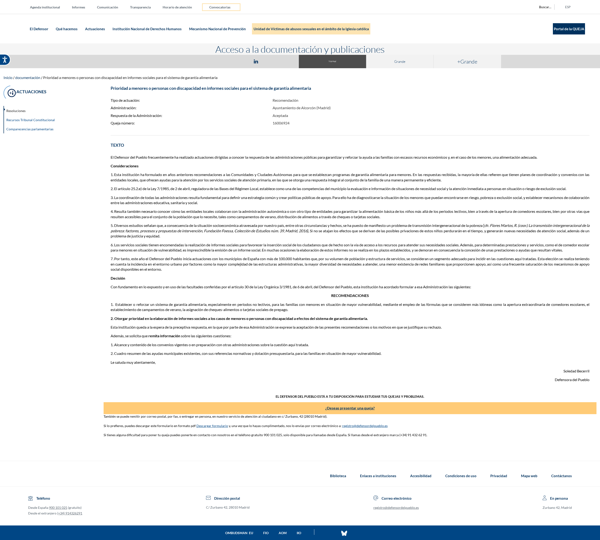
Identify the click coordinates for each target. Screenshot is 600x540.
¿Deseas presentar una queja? (350, 408)
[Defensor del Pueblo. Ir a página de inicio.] (19, 29)
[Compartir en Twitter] (242, 61)
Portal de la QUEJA (569, 29)
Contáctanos (561, 476)
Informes (78, 7)
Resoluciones (16, 111)
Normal (332, 61)
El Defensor (39, 29)
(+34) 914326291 (69, 513)
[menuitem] (48, 7)
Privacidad (498, 476)
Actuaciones (95, 29)
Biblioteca (338, 476)
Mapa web (529, 476)
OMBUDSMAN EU (239, 533)
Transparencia (140, 7)
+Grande (467, 61)
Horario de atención (177, 7)
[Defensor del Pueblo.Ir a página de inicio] (32, 476)
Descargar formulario (212, 426)
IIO (299, 533)
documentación (27, 77)
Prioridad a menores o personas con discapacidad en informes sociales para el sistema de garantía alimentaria (130, 77)
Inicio (8, 77)
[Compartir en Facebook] (229, 61)
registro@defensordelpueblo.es (365, 426)
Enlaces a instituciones (378, 476)
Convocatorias (219, 7)
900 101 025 (58, 508)
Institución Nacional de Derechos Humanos (147, 29)
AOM (283, 533)
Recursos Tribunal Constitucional (30, 120)
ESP (568, 7)
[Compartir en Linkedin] (256, 61)
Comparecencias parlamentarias (29, 129)
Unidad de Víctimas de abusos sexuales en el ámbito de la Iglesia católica (311, 29)
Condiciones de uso (460, 476)
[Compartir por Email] (270, 61)
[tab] (228, 61)
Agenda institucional (45, 7)
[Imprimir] (284, 61)
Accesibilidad (420, 476)
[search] (542, 7)
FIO (266, 533)
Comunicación (107, 7)
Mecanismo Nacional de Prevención (218, 29)
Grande (399, 61)
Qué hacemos (67, 29)
